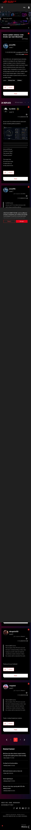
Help (24, 7)
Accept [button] (22, 221)
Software (19, 80)
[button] (5, 87)
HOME (10, 802)
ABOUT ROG (4, 802)
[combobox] (15, 18)
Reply (15, 94)
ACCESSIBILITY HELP (7, 805)
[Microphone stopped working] (28, 102)
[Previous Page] (6, 740)
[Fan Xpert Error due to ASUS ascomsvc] (25, 102)
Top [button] (2, 826)
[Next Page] (24, 740)
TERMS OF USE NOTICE (11, 814)
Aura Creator (6, 758)
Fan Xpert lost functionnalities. (10, 763)
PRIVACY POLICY (21, 814)
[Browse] (2, 7)
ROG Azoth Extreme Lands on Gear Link (12, 771)
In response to (20, 193)
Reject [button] (9, 221)
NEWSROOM (16, 802)
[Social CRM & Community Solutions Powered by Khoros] (25, 826)
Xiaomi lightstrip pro (8, 778)
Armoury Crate (6, 27)
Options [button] (28, 27)
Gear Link (6, 773)
